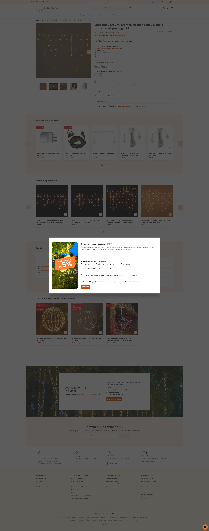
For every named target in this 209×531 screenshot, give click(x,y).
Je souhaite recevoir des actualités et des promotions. (110, 275)
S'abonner (85, 287)
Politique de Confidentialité (127, 275)
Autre (111, 268)
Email (83, 253)
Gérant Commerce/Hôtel (106, 264)
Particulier (86, 264)
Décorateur (126, 264)
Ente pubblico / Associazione (92, 268)
